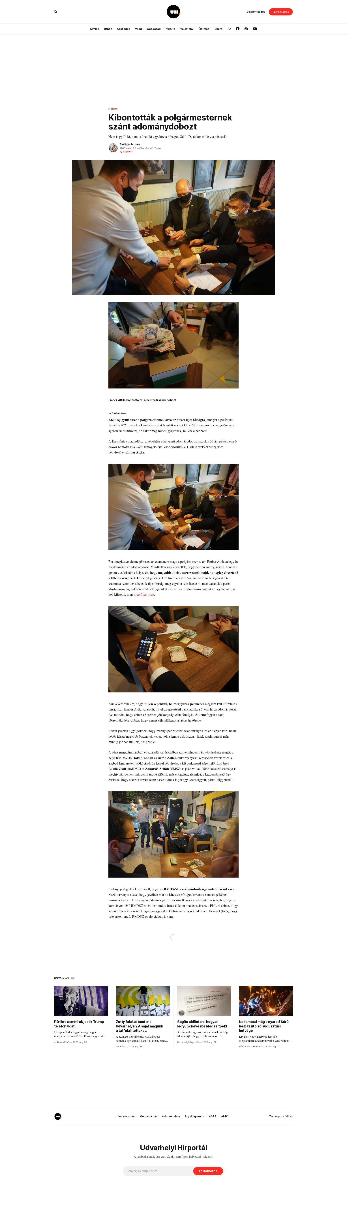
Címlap (94, 29)
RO (229, 29)
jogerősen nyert (144, 594)
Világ (138, 29)
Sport (218, 29)
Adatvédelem (171, 1116)
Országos (123, 29)
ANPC (225, 1116)
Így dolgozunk (194, 1116)
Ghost (289, 1116)
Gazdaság (154, 29)
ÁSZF (212, 1116)
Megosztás (128, 152)
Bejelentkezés (256, 11)
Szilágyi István (130, 144)
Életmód (203, 29)
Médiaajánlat (148, 1116)
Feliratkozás (281, 12)
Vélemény (186, 29)
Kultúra (170, 29)
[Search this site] (55, 12)
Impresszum (126, 1116)
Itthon (108, 29)
